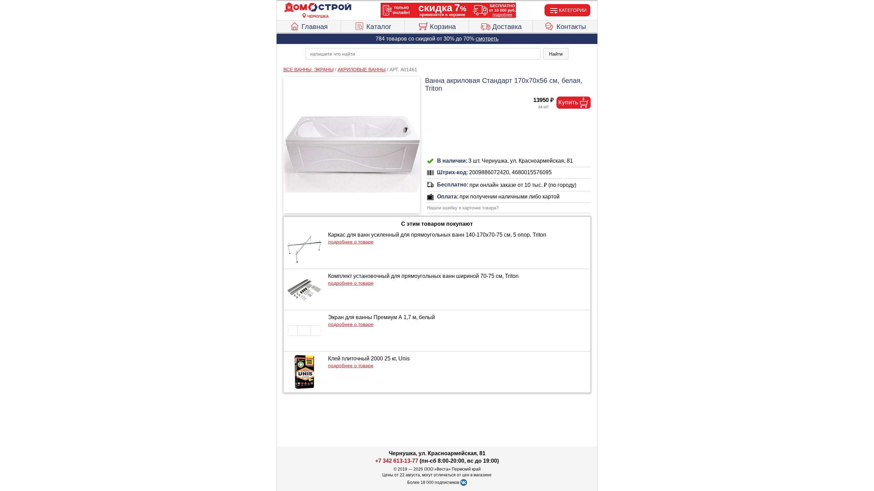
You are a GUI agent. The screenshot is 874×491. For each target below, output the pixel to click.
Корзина (443, 26)
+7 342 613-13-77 (396, 461)
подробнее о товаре (350, 241)
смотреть (487, 39)
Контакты (571, 26)
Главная (314, 26)
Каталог (378, 26)
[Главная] (318, 7)
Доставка (507, 26)
